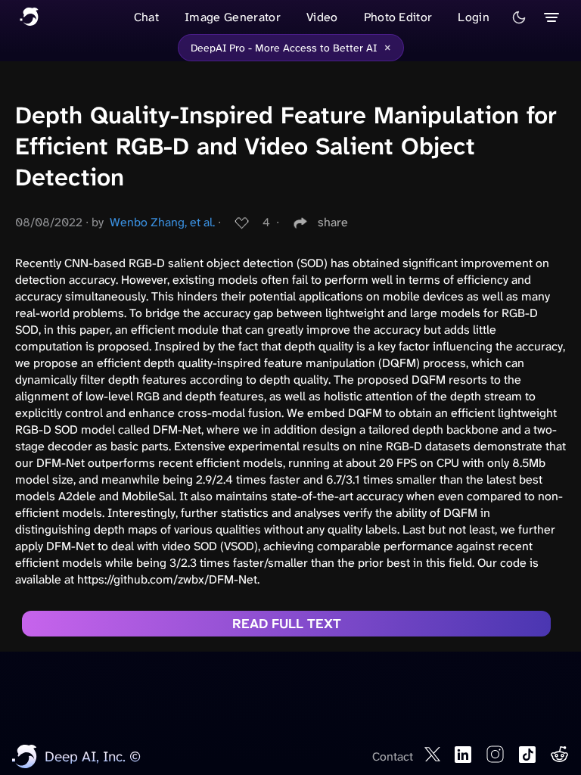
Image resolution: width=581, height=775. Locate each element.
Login (473, 17)
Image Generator (233, 17)
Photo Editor (398, 17)
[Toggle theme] (519, 17)
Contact (392, 756)
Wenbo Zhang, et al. (162, 222)
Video (322, 17)
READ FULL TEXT (286, 624)
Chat (146, 17)
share (333, 222)
